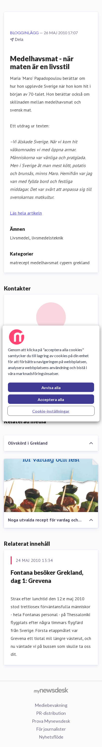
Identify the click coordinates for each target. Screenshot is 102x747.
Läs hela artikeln (26, 213)
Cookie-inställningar (51, 411)
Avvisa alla (51, 387)
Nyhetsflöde (51, 737)
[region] (50, 374)
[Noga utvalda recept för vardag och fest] (51, 485)
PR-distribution (51, 713)
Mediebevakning (51, 705)
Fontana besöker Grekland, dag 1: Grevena (47, 576)
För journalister (51, 729)
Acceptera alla (51, 399)
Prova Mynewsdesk (51, 721)
